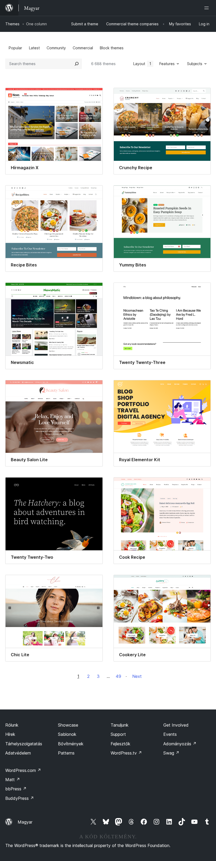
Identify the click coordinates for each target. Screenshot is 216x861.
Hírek (10, 734)
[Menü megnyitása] (207, 8)
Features (167, 63)
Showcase (68, 725)
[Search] (76, 64)
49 (118, 676)
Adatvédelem (18, 753)
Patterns (66, 753)
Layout (142, 63)
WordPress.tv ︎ (126, 753)
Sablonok (67, 734)
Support (118, 734)
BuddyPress (19, 798)
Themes (12, 24)
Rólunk (11, 725)
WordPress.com (23, 770)
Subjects (194, 63)
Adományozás (180, 743)
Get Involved (176, 725)
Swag (171, 753)
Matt (12, 779)
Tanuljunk (120, 725)
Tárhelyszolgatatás (23, 743)
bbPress (16, 788)
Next (137, 676)
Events (170, 734)
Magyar (25, 822)
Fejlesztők (120, 743)
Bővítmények (71, 743)
